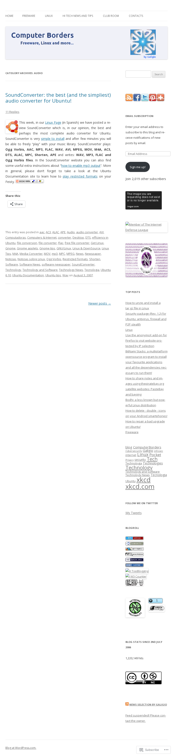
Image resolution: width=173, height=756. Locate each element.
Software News (29, 264)
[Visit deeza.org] (134, 560)
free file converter (77, 243)
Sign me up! (138, 167)
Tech (152, 459)
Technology (13, 270)
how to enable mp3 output (80, 165)
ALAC (55, 232)
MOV (47, 254)
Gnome (10, 248)
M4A (15, 254)
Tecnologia (91, 270)
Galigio (148, 450)
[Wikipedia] (134, 555)
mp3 (55, 254)
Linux (49, 16)
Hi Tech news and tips (78, 16)
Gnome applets (27, 248)
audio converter (87, 232)
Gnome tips (47, 248)
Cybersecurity (133, 451)
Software (11, 264)
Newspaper (93, 254)
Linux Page (53, 122)
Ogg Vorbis (53, 259)
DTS (88, 237)
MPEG (70, 254)
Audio (71, 232)
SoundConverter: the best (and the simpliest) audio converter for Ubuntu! (58, 97)
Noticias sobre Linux (31, 259)
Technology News (71, 270)
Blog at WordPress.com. (20, 748)
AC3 (48, 232)
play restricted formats (80, 176)
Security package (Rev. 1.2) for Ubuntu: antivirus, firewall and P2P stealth (145, 319)
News (80, 254)
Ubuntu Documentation (28, 275)
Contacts (136, 16)
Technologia (133, 463)
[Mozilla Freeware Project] (134, 549)
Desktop (78, 237)
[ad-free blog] (134, 585)
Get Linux (97, 243)
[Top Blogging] (136, 571)
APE (63, 232)
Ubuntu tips (53, 275)
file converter (48, 243)
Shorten (94, 259)
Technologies (153, 463)
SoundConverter (83, 264)
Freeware (28, 16)
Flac (60, 243)
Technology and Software (40, 270)
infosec (158, 451)
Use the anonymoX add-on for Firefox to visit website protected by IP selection (146, 340)
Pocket (155, 454)
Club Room (111, 16)
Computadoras (15, 237)
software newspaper (56, 264)
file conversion (27, 243)
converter (64, 237)
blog (128, 447)
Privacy (129, 460)
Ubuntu (130, 481)
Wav (65, 275)
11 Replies (12, 112)
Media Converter (31, 254)
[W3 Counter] (135, 576)
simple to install (52, 138)
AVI (101, 232)
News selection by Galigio (148, 704)
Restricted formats (75, 259)
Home (9, 16)
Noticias (10, 259)
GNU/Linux (64, 248)
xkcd (144, 479)
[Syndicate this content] (127, 704)
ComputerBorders (147, 447)
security (140, 459)
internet (130, 455)
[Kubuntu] (134, 544)
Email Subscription (139, 116)
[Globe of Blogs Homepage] (134, 566)
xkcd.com (140, 486)
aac (41, 232)
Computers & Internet (42, 237)
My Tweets (133, 513)
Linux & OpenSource (86, 248)
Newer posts (99, 303)
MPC (62, 254)
